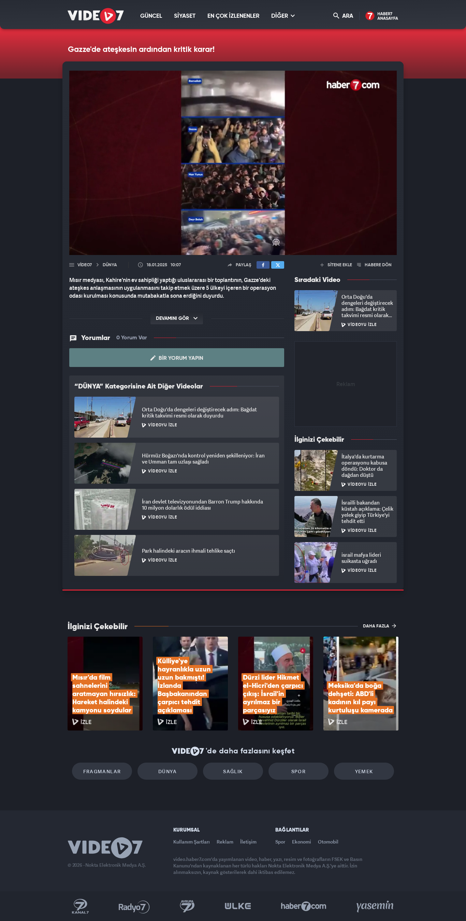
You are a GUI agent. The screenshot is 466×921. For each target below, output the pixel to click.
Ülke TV (238, 906)
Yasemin (375, 906)
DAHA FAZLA (376, 626)
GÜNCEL (151, 16)
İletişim (248, 841)
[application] (233, 163)
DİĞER (280, 16)
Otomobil (328, 841)
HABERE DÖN (378, 265)
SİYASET (184, 16)
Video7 (84, 265)
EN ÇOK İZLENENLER (233, 16)
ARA (347, 16)
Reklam (225, 841)
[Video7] (96, 16)
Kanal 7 (80, 906)
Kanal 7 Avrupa (187, 906)
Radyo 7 (134, 906)
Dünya (167, 771)
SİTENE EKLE (339, 265)
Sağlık (233, 771)
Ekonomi (301, 841)
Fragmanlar (102, 771)
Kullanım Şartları (191, 841)
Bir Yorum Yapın (180, 358)
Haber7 (303, 906)
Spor (298, 771)
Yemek (364, 771)
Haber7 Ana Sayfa (381, 16)
